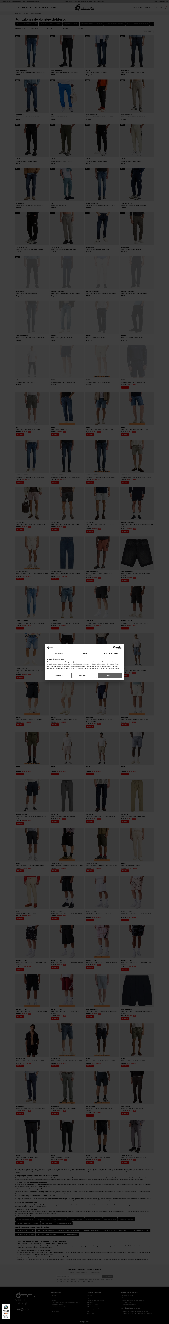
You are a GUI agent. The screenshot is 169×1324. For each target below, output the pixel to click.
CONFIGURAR (83, 675)
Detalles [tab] (84, 653)
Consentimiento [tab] (58, 653)
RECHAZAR (59, 675)
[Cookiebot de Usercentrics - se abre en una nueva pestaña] (114, 647)
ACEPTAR (110, 675)
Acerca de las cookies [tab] (111, 653)
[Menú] (9, 1305)
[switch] (6, 1317)
